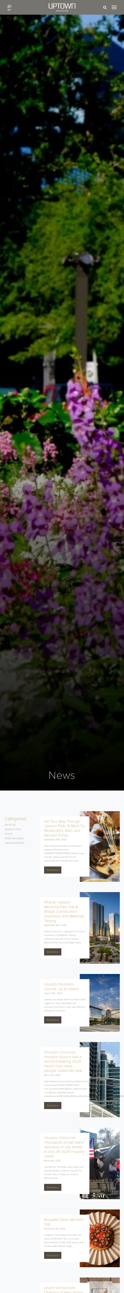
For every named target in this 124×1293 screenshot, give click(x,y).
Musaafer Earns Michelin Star (64, 1222)
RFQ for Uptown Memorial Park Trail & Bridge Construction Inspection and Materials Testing (64, 911)
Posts (8, 834)
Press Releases (14, 838)
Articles (10, 825)
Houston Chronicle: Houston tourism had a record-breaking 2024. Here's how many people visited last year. (63, 1061)
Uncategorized (14, 843)
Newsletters (13, 829)
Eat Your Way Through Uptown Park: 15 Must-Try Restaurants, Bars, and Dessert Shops (64, 828)
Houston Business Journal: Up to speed (61, 986)
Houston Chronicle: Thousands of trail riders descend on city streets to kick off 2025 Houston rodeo (64, 1147)
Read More (53, 870)
